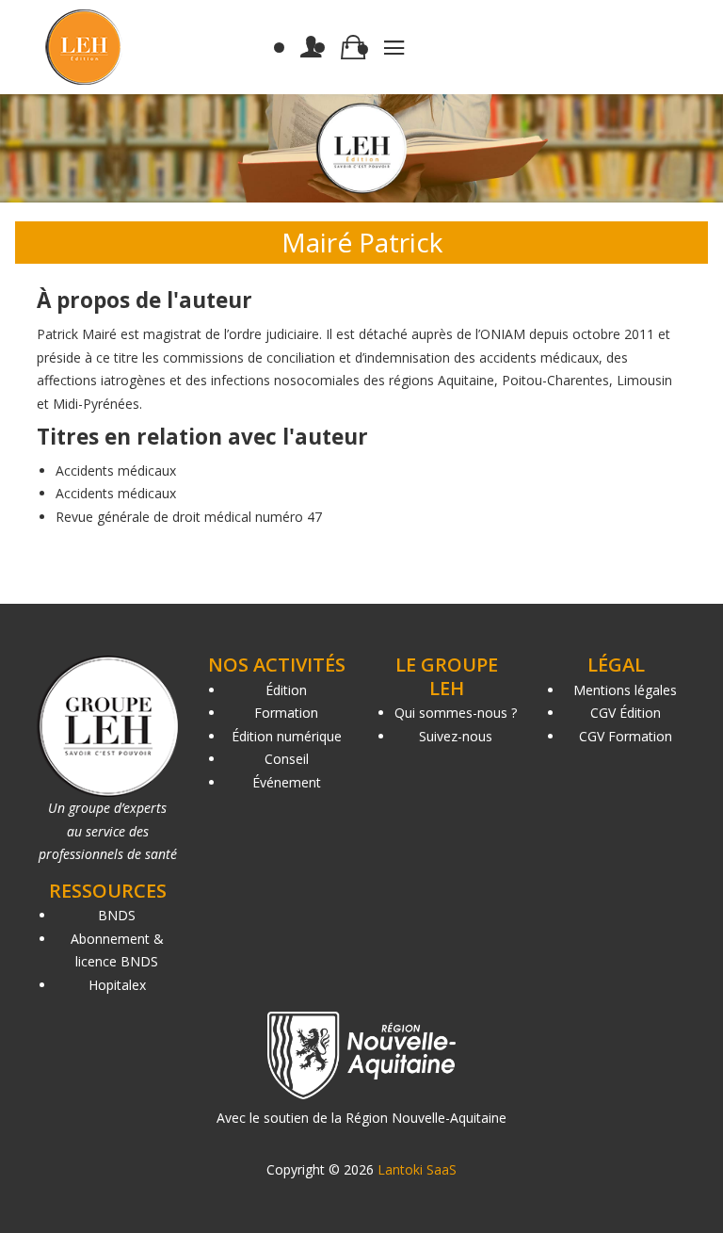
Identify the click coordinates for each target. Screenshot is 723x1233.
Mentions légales (625, 690)
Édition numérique (287, 736)
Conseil (287, 759)
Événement (286, 782)
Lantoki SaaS (417, 1169)
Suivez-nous (455, 736)
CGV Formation (625, 736)
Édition (286, 690)
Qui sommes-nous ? (455, 713)
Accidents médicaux (116, 470)
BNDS (117, 915)
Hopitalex (117, 985)
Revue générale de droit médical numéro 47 (189, 517)
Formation (286, 713)
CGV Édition (625, 713)
